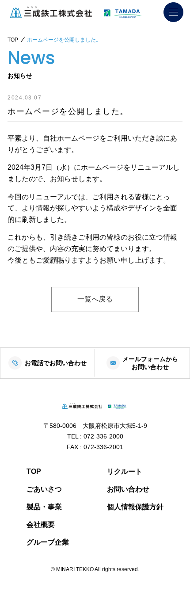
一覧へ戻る (95, 299)
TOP (34, 471)
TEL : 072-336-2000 (95, 436)
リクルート (124, 471)
